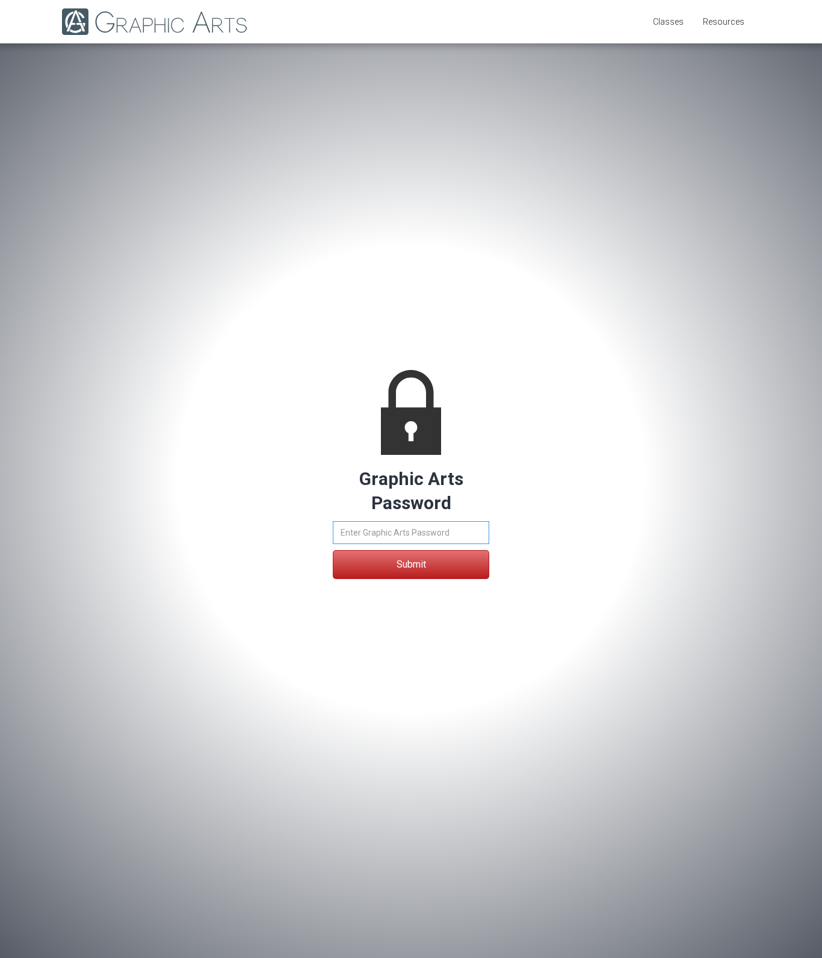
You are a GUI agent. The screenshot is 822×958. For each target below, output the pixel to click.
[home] (148, 21)
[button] (668, 22)
